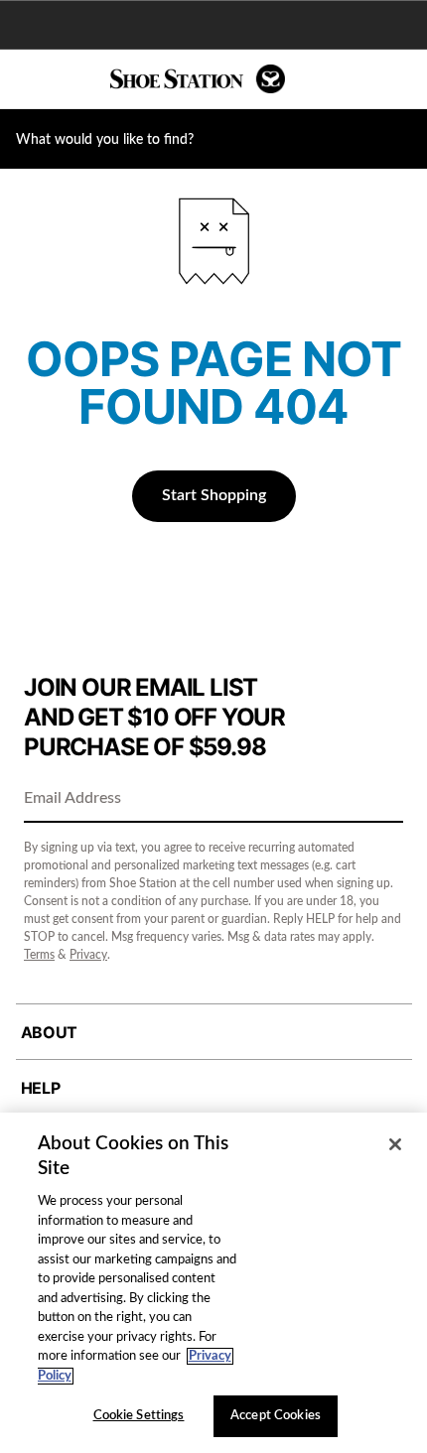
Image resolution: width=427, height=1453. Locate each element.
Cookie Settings (139, 1415)
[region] (213, 1283)
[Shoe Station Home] (197, 79)
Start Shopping (214, 495)
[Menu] (30, 79)
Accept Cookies (275, 1415)
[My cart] (401, 79)
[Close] (395, 1144)
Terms (39, 955)
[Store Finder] (76, 79)
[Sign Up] (381, 800)
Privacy (88, 955)
